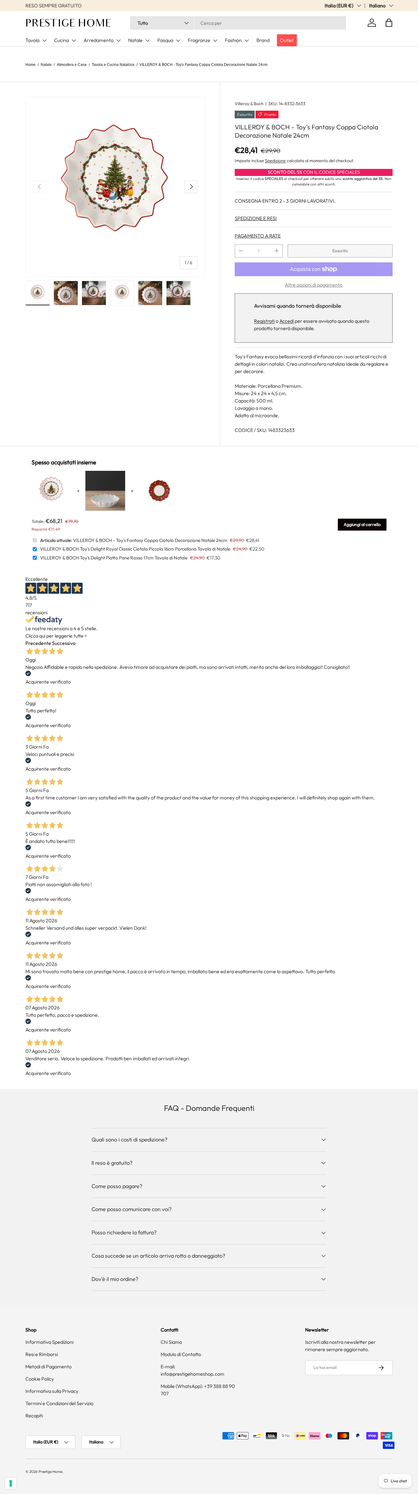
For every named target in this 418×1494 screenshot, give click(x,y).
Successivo (64, 643)
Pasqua (165, 40)
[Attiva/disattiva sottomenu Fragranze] (215, 40)
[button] (389, 22)
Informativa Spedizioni (49, 1342)
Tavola (32, 40)
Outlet (287, 40)
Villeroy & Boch (249, 103)
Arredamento (99, 40)
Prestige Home (50, 1471)
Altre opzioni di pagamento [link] (313, 285)
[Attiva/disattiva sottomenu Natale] (147, 40)
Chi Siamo (171, 1342)
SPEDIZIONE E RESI (256, 218)
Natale (135, 40)
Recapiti (34, 1415)
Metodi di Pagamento (48, 1366)
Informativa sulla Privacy (51, 1391)
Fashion (233, 40)
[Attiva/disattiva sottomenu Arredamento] (118, 40)
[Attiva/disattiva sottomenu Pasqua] (178, 40)
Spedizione (275, 160)
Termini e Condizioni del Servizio (59, 1403)
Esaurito (340, 250)
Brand (263, 40)
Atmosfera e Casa (72, 65)
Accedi (286, 321)
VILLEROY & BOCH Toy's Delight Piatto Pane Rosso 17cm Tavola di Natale (114, 558)
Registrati (264, 321)
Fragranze (199, 40)
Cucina (61, 40)
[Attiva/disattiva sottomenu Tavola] (44, 40)
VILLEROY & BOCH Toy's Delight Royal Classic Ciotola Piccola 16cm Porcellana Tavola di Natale (135, 549)
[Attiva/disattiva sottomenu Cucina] (73, 40)
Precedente (38, 643)
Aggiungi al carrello (362, 524)
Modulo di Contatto (181, 1354)
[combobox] (238, 23)
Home (30, 65)
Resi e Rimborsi (41, 1354)
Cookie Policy (39, 1379)
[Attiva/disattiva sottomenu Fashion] (246, 40)
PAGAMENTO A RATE (258, 236)
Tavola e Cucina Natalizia (113, 65)
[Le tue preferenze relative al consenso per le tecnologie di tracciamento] (11, 1483)
